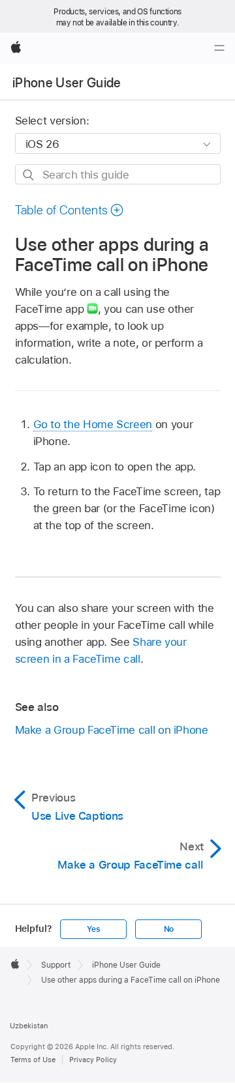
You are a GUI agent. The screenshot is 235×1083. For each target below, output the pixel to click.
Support (55, 965)
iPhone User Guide (66, 83)
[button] (70, 210)
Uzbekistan (29, 1025)
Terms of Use (32, 1059)
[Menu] (219, 48)
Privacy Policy (93, 1059)
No (169, 929)
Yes (93, 929)
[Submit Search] (29, 175)
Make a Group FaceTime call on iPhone (111, 729)
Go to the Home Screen (93, 424)
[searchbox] (118, 174)
